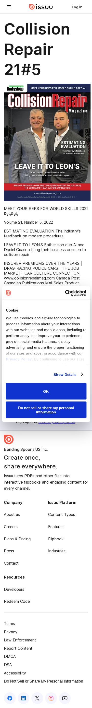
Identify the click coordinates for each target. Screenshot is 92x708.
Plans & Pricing (17, 538)
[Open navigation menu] (9, 7)
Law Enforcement (20, 640)
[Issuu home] (41, 7)
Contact (11, 563)
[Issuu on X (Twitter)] (37, 698)
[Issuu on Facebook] (10, 698)
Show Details (64, 374)
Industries (57, 550)
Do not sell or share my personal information (46, 410)
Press (9, 550)
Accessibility (15, 673)
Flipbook (56, 538)
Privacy (10, 631)
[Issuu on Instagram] (51, 698)
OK (46, 391)
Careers (11, 526)
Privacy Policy (19, 359)
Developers (14, 589)
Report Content (18, 648)
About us (12, 514)
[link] (77, 7)
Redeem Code (17, 601)
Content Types (61, 514)
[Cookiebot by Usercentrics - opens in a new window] (65, 293)
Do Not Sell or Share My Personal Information (43, 681)
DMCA (10, 656)
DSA (8, 664)
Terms (9, 623)
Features (56, 526)
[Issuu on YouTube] (65, 698)
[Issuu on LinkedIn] (23, 698)
